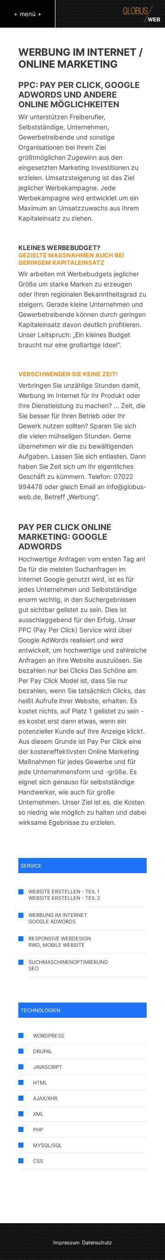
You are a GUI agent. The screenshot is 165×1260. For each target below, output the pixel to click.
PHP (38, 1129)
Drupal (42, 1051)
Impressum (66, 1242)
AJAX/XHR (45, 1098)
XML (38, 1114)
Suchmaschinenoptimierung (68, 962)
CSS (38, 1161)
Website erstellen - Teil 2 (64, 898)
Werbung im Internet (57, 915)
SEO (33, 968)
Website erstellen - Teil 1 (63, 891)
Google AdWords (52, 921)
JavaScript (47, 1067)
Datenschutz (97, 1242)
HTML (40, 1082)
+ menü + (28, 14)
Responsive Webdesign (59, 938)
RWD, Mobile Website (56, 945)
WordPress (48, 1035)
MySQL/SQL (47, 1145)
